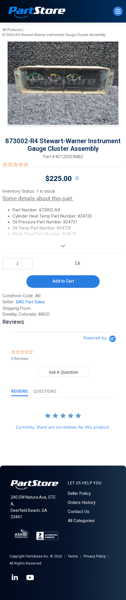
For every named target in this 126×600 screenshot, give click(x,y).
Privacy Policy (95, 556)
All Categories (81, 520)
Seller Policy (79, 493)
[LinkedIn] (15, 578)
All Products (12, 30)
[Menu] (118, 11)
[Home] (37, 13)
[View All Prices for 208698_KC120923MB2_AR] (77, 178)
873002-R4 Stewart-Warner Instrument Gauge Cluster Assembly (53, 35)
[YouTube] (30, 578)
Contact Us (78, 511)
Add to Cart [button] (63, 281)
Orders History (82, 502)
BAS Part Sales (30, 302)
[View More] (63, 245)
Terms (73, 556)
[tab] (64, 372)
